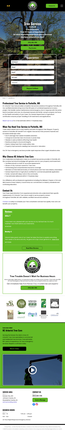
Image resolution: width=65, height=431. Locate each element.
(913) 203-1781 (37, 396)
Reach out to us (8, 121)
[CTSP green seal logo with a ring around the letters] (21, 303)
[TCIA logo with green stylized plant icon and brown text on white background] (10, 303)
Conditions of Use (30, 426)
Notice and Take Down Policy (41, 426)
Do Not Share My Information (19, 426)
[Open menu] (62, 6)
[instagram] (36, 404)
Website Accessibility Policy (54, 426)
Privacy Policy (8, 426)
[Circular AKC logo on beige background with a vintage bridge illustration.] (10, 314)
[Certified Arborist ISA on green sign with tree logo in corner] (43, 303)
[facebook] (33, 404)
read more (55, 239)
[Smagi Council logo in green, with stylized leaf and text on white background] (21, 314)
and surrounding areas (10, 402)
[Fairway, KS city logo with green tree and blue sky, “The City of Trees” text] (32, 314)
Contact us (6, 202)
